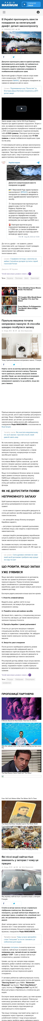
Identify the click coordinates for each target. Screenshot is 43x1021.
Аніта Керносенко (26, 331)
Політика (18, 278)
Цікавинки (7, 683)
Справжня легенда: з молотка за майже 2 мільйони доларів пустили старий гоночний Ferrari (21, 261)
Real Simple (6, 427)
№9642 (16, 80)
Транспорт (35, 278)
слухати (32, 4)
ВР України (13, 269)
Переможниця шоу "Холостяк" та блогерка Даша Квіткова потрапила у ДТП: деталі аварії (21, 90)
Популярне (30, 679)
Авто (26, 278)
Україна (10, 278)
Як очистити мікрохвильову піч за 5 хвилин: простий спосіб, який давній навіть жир (21, 434)
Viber (29, 273)
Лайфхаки (19, 679)
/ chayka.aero (29, 52)
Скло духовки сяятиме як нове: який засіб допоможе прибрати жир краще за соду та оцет (21, 557)
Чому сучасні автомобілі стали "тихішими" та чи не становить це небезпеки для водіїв (20, 939)
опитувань (14, 947)
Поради (10, 679)
